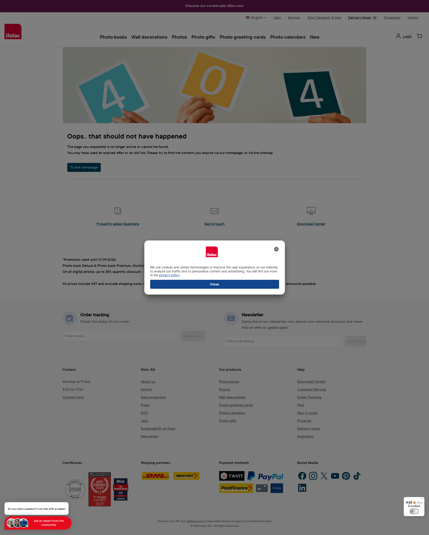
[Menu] (422, 499)
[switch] (414, 511)
